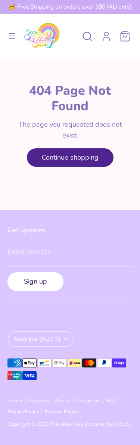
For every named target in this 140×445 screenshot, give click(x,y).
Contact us (87, 400)
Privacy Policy (23, 411)
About (62, 400)
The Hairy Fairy (66, 424)
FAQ (110, 400)
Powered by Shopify (108, 424)
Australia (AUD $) (36, 339)
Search (15, 400)
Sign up (35, 281)
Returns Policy (61, 411)
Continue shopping (70, 157)
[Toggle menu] (11, 36)
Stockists (38, 400)
